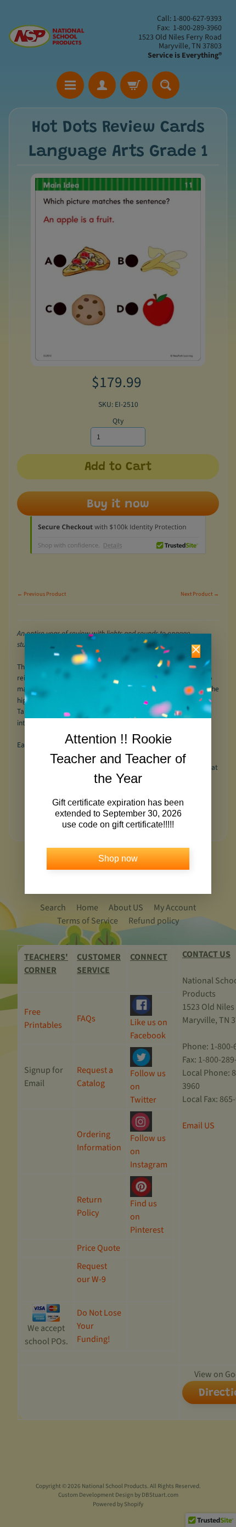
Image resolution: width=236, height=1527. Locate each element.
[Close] (196, 651)
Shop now (118, 858)
